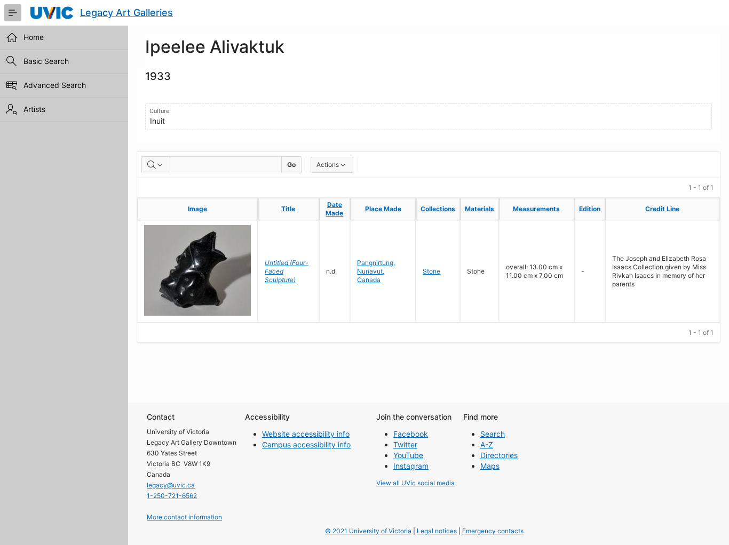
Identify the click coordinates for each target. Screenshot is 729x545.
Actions (327, 165)
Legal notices (437, 531)
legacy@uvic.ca (171, 485)
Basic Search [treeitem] (46, 61)
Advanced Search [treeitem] (54, 85)
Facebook (410, 433)
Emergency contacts (493, 531)
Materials (479, 209)
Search (492, 433)
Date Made (334, 209)
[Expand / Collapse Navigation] (12, 12)
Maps (490, 465)
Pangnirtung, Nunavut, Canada (376, 271)
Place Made (383, 209)
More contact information (184, 517)
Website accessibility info (306, 433)
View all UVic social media (415, 483)
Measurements (536, 209)
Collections (438, 209)
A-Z (486, 444)
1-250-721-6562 (172, 496)
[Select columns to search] (155, 164)
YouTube (408, 455)
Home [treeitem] (33, 37)
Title (288, 209)
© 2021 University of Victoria (368, 531)
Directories (499, 455)
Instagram (411, 465)
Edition (589, 209)
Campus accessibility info (306, 444)
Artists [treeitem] (34, 109)
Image (197, 209)
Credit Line (662, 209)
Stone (431, 271)
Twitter (405, 444)
